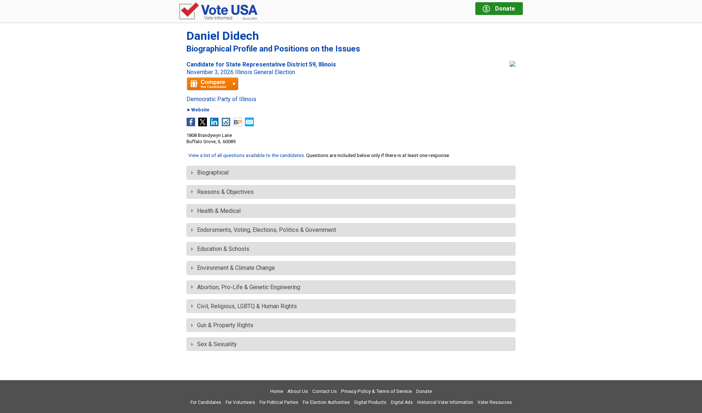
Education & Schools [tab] (223, 248)
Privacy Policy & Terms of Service (376, 391)
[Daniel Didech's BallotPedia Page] (237, 124)
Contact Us (324, 391)
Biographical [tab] (213, 172)
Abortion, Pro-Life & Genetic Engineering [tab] (248, 287)
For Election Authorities (326, 402)
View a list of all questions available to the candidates (246, 155)
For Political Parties (279, 402)
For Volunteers (240, 402)
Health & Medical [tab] (219, 210)
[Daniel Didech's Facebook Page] (190, 124)
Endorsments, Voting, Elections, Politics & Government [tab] (266, 229)
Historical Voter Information (445, 402)
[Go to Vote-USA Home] (218, 11)
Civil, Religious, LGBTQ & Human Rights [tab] (247, 306)
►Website (198, 110)
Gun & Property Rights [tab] (225, 325)
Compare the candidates (212, 84)
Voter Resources (495, 402)
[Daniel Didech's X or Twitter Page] (202, 124)
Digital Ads (402, 402)
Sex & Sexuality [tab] (217, 344)
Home (276, 391)
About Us (297, 391)
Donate (424, 391)
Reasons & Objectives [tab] (225, 191)
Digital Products (370, 402)
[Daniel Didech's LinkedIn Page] (214, 124)
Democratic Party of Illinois (221, 99)
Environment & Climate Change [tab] (236, 267)
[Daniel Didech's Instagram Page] (226, 124)
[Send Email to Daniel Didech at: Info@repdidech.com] (249, 124)
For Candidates (205, 402)
